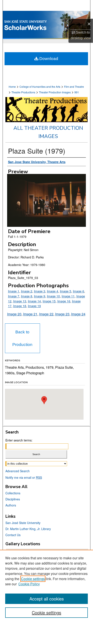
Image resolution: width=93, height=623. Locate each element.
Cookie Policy (29, 583)
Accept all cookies (46, 598)
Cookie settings (33, 578)
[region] (46, 586)
